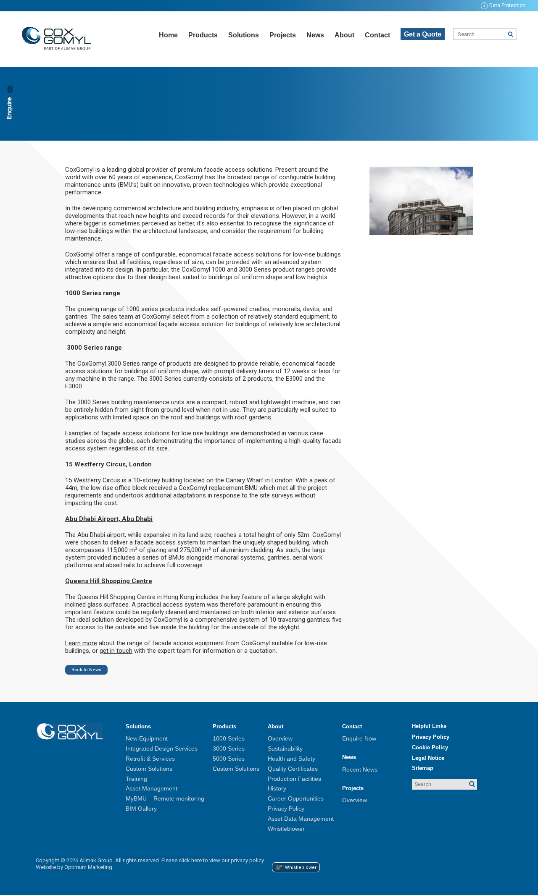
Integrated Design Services (162, 748)
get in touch (116, 650)
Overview (280, 738)
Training (136, 778)
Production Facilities (294, 778)
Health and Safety (291, 758)
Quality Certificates (293, 768)
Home (168, 35)
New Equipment (147, 738)
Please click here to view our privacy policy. (213, 860)
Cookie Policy (430, 747)
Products (203, 35)
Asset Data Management (301, 818)
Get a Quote (422, 34)
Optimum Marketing (88, 867)
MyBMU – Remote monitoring (165, 798)
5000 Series (229, 758)
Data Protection (504, 5)
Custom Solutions (149, 768)
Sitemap (422, 768)
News (315, 35)
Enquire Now (359, 738)
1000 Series (229, 738)
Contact (377, 35)
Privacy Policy (286, 808)
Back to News (86, 670)
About (344, 35)
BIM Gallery (141, 808)
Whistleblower (286, 828)
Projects (282, 35)
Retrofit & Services (150, 758)
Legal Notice (428, 758)
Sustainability (285, 748)
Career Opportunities (296, 798)
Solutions (243, 35)
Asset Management (151, 788)
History (277, 788)
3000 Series (229, 748)
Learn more (81, 643)
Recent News (359, 769)
